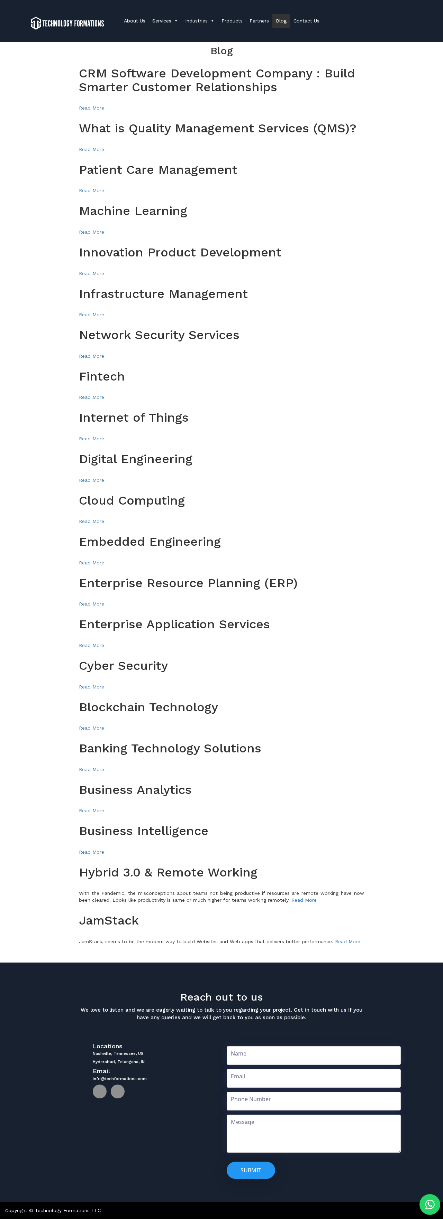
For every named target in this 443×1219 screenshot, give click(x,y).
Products (232, 21)
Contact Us (306, 21)
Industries (196, 21)
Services (161, 21)
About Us (134, 21)
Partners (259, 21)
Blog (281, 21)
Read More (91, 108)
